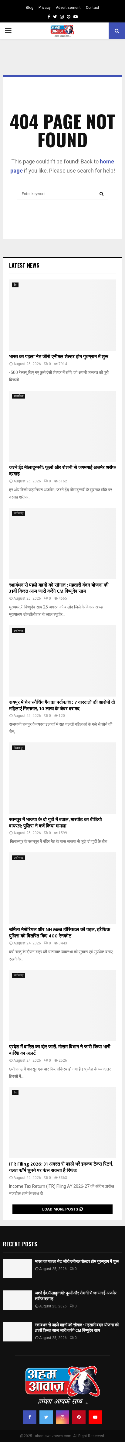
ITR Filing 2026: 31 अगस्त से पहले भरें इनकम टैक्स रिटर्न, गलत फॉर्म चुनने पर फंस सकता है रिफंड (61, 1167)
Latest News (24, 265)
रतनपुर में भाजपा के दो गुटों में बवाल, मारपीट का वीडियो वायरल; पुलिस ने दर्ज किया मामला (55, 823)
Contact (92, 7)
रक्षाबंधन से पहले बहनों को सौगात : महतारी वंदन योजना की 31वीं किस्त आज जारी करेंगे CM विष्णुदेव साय (59, 588)
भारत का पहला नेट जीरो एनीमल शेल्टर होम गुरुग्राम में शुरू (58, 357)
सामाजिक (18, 396)
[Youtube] (95, 1417)
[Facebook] (29, 1417)
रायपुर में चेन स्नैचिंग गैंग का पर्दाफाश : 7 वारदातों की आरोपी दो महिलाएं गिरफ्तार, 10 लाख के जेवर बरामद (62, 705)
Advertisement (68, 7)
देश (15, 284)
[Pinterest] (79, 1417)
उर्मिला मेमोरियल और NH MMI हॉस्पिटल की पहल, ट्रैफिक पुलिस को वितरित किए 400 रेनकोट (59, 933)
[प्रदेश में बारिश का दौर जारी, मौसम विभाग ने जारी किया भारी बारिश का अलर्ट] (62, 1005)
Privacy (45, 7)
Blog (29, 7)
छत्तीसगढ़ (18, 513)
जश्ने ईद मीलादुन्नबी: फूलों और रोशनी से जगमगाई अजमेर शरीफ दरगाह (62, 471)
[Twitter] (46, 1417)
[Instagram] (62, 1417)
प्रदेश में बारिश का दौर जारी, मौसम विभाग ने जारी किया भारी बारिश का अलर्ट (59, 1050)
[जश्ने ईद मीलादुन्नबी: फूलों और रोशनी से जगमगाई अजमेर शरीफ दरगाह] (62, 426)
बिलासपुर (18, 747)
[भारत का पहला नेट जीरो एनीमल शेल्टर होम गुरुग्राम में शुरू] (62, 315)
